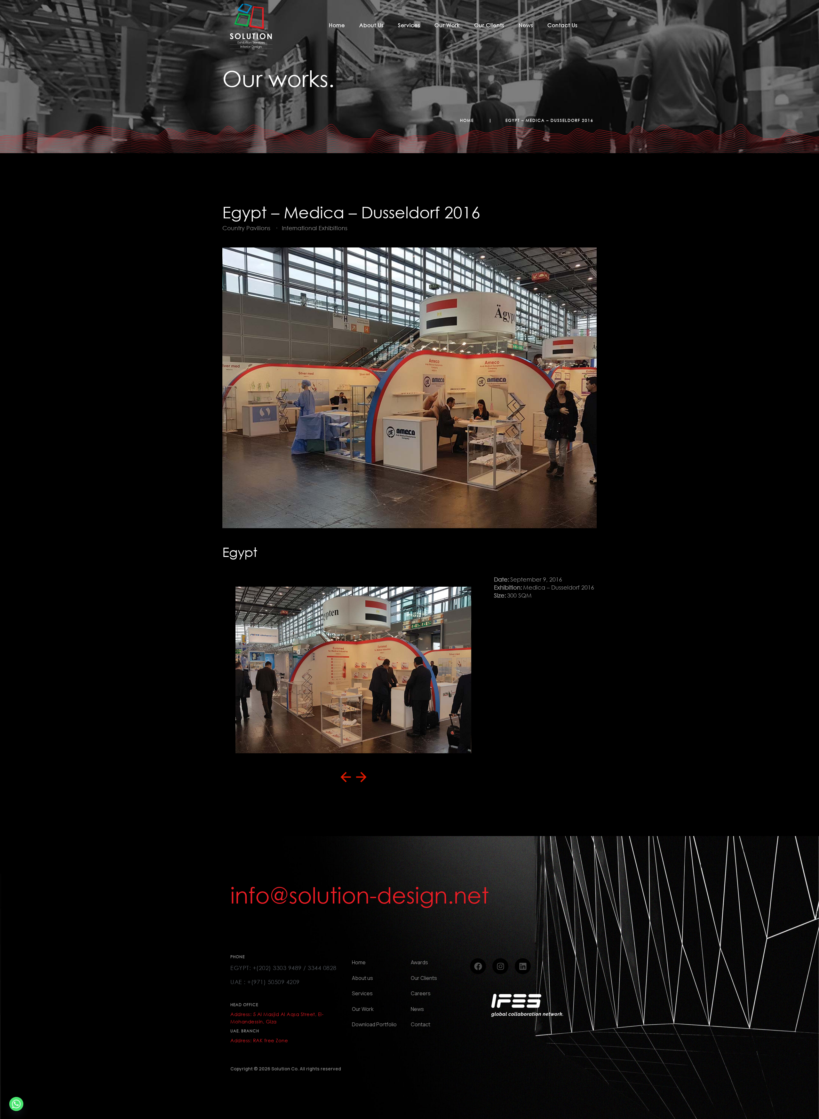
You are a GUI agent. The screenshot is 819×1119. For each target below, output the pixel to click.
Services (409, 25)
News (526, 25)
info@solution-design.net (359, 894)
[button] (346, 777)
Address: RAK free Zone (259, 1040)
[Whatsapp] (16, 1104)
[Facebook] (478, 966)
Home (337, 25)
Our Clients (489, 25)
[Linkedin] (523, 966)
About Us (371, 25)
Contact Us (562, 25)
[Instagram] (500, 966)
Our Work (447, 25)
